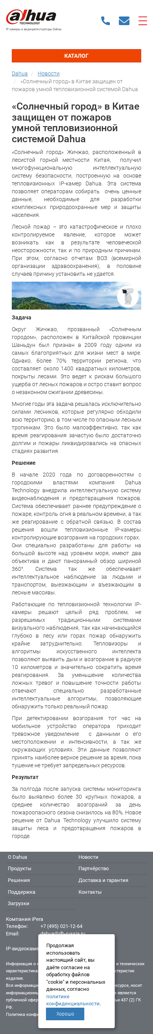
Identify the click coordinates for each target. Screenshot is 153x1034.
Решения (19, 880)
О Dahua (17, 857)
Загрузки (18, 903)
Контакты (90, 892)
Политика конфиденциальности (38, 1014)
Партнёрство (93, 868)
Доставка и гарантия (103, 880)
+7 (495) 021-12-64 (61, 926)
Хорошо (65, 1014)
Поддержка (21, 892)
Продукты (19, 868)
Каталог (76, 56)
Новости (88, 857)
